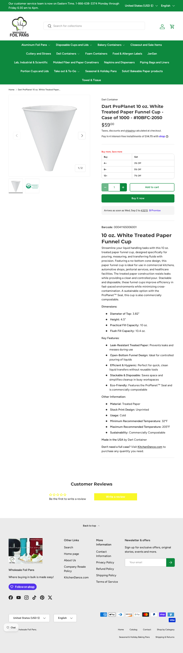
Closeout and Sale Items (146, 45)
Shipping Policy (106, 575)
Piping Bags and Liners (154, 62)
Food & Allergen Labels (127, 53)
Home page (71, 553)
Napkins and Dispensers (119, 62)
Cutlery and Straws (38, 53)
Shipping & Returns (164, 637)
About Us (70, 560)
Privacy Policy (105, 562)
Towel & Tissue (91, 80)
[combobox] (94, 26)
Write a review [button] (115, 496)
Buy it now (138, 198)
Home (11, 90)
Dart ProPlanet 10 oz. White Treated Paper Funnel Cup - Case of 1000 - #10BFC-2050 (39, 90)
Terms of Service (107, 581)
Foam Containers (96, 53)
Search (68, 547)
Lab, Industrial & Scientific (31, 62)
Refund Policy (105, 569)
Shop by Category (165, 629)
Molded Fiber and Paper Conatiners (76, 62)
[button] (172, 27)
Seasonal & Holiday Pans (101, 71)
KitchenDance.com (76, 577)
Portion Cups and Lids (35, 71)
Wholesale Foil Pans (26, 629)
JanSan (152, 53)
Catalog (133, 629)
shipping (130, 130)
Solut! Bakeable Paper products (142, 71)
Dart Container (110, 99)
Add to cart (152, 187)
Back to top (90, 525)
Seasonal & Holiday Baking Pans (134, 637)
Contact (147, 629)
